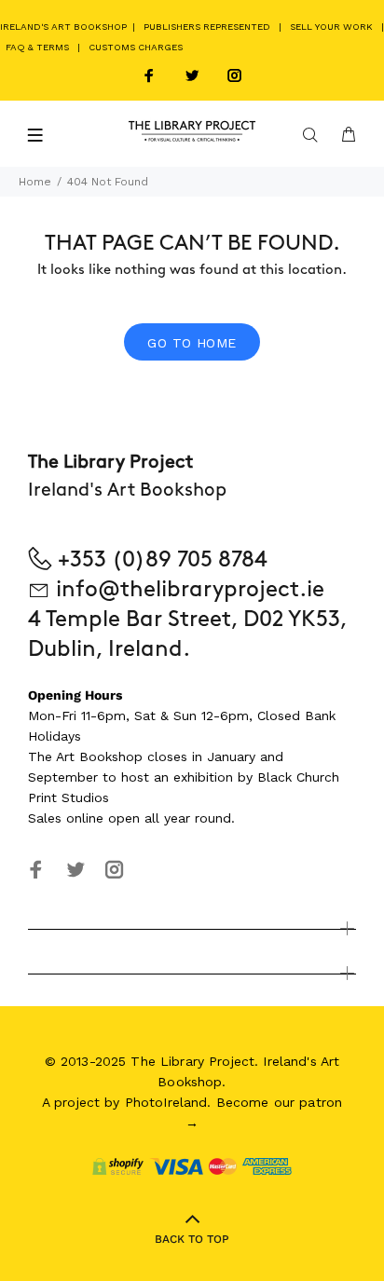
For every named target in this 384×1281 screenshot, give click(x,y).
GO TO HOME (191, 342)
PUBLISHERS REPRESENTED (207, 26)
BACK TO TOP (192, 1239)
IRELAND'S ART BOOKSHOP (65, 26)
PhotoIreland (166, 1102)
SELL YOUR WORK (331, 26)
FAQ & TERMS (37, 47)
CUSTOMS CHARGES (136, 47)
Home (35, 181)
